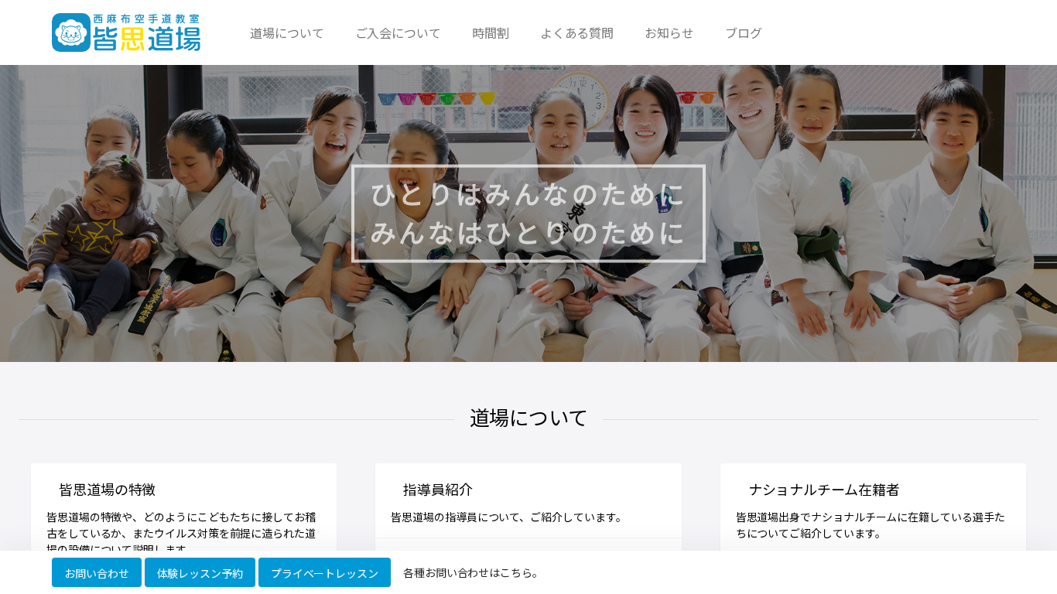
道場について (287, 32)
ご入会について (398, 32)
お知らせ (669, 32)
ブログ (743, 32)
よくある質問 (577, 32)
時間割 (490, 32)
